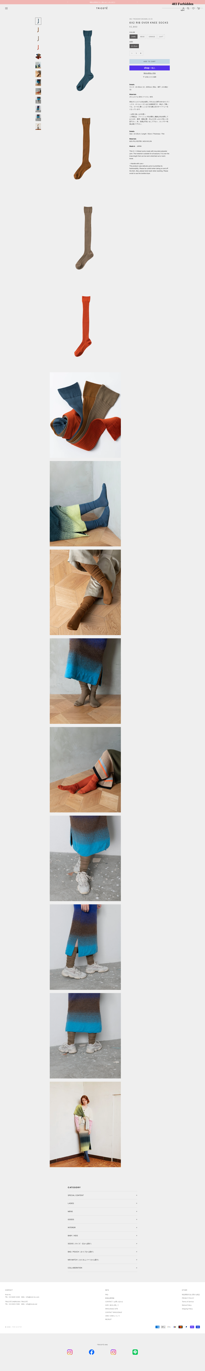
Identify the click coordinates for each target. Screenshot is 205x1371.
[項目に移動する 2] (38, 29)
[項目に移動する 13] (38, 126)
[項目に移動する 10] (38, 100)
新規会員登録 (109, 1298)
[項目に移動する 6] (38, 65)
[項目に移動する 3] (38, 38)
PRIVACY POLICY (188, 1298)
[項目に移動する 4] (38, 47)
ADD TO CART (150, 61)
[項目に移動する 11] (38, 109)
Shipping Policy (187, 1309)
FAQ (106, 1294)
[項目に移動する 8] (38, 82)
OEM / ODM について (112, 1316)
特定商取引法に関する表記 (191, 1294)
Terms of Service (188, 1301)
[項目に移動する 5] (38, 56)
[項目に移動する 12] (38, 117)
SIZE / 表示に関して (112, 1305)
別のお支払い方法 (150, 73)
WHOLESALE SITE (111, 1309)
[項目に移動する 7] (38, 73)
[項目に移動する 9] (38, 91)
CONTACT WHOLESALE (113, 1312)
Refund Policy (187, 1305)
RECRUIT (108, 1319)
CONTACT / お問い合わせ (114, 1301)
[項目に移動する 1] (38, 21)
